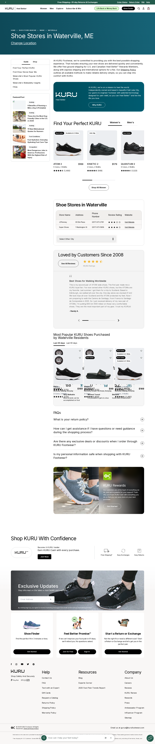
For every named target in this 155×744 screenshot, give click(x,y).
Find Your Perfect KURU (24, 68)
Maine (42, 30)
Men (52, 8)
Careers (128, 683)
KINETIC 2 (92, 164)
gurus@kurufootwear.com (132, 728)
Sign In (87, 652)
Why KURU (97, 105)
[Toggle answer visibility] (142, 419)
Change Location (23, 43)
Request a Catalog (50, 698)
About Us (129, 678)
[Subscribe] (50, 599)
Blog (80, 678)
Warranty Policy (49, 713)
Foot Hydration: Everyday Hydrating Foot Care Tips (38, 141)
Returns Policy (48, 703)
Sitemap (128, 718)
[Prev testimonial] (79, 320)
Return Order (134, 2)
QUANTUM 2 (128, 164)
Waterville (52, 30)
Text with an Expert (50, 688)
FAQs (15, 87)
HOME (13, 30)
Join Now (44, 557)
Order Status (122, 2)
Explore (59, 8)
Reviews (128, 688)
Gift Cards (46, 693)
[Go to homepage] (18, 671)
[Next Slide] (5, 2)
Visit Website (129, 222)
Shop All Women (99, 187)
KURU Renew (131, 693)
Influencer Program (133, 713)
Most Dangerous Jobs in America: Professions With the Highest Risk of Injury (37, 153)
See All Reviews (68, 263)
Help (148, 2)
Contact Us (47, 678)
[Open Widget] (150, 738)
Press (127, 703)
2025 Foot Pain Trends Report (92, 688)
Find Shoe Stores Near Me (25, 72)
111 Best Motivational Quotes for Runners (36, 130)
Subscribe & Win (73, 8)
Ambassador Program (134, 708)
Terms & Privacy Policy (31, 728)
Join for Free (68, 652)
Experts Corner (85, 683)
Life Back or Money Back (107, 8)
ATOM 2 (57, 164)
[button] (139, 8)
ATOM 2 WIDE (122, 388)
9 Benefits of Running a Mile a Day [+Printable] (37, 107)
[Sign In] (143, 8)
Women (43, 8)
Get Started (112, 506)
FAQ (142, 2)
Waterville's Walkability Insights (26, 83)
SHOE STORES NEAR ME (27, 30)
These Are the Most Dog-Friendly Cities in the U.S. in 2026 (38, 118)
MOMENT (89, 388)
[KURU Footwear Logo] (16, 8)
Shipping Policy (128, 70)
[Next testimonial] (118, 320)
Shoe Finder (128, 8)
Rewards (128, 698)
